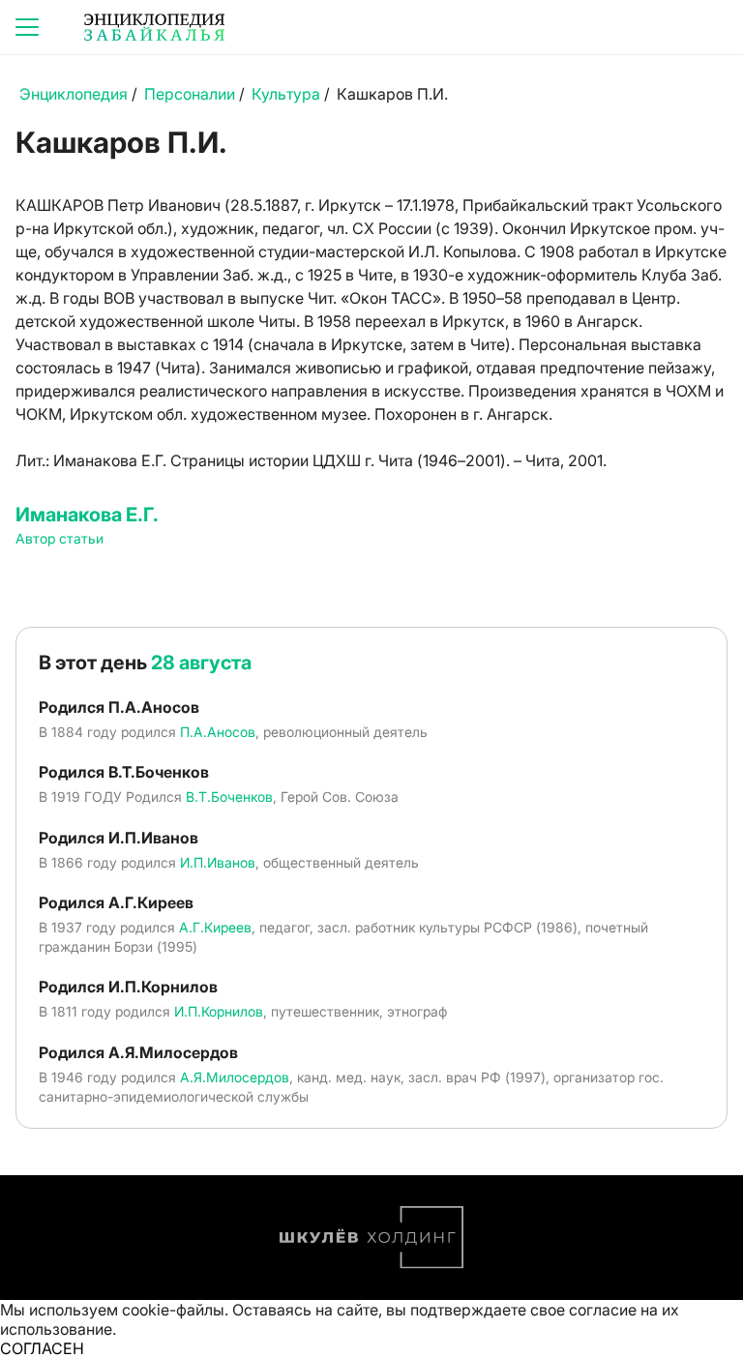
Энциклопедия (73, 93)
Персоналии (189, 93)
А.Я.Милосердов (234, 1077)
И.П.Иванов (217, 862)
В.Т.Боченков (229, 796)
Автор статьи (59, 538)
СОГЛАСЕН (42, 1348)
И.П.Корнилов (218, 1011)
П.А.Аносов (217, 731)
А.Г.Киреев (215, 927)
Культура (286, 93)
